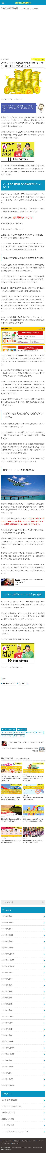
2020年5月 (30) (7, 929)
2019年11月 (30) (8, 960)
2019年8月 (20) (7, 979)
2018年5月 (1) (7, 1035)
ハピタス (40, 732)
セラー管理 (7, 1125)
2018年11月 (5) (7, 1023)
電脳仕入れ (22, 729)
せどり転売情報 (9, 1100)
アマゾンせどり (8, 732)
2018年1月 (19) (7, 1041)
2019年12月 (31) (8, 954)
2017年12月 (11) (8, 1048)
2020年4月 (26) (7, 935)
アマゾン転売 (20, 732)
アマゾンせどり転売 (9, 729)
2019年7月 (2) (7, 985)
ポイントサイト (8, 736)
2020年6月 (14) (7, 922)
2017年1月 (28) (7, 1079)
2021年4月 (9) (7, 916)
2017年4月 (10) (7, 1060)
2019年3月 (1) (7, 1004)
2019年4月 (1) (7, 997)
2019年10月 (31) (8, 966)
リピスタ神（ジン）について (14, 1131)
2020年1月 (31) (7, 947)
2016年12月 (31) (8, 1085)
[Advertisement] (23, 33)
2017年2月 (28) (7, 1073)
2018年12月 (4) (7, 1016)
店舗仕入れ (7, 1119)
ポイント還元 (20, 736)
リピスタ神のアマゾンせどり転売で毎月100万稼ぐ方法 (25, 1147)
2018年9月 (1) (7, 1029)
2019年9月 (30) (7, 972)
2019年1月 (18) (7, 1010)
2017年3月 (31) (7, 1066)
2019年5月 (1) (7, 991)
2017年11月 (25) (8, 1054)
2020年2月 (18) (7, 941)
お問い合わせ (15, 1143)
